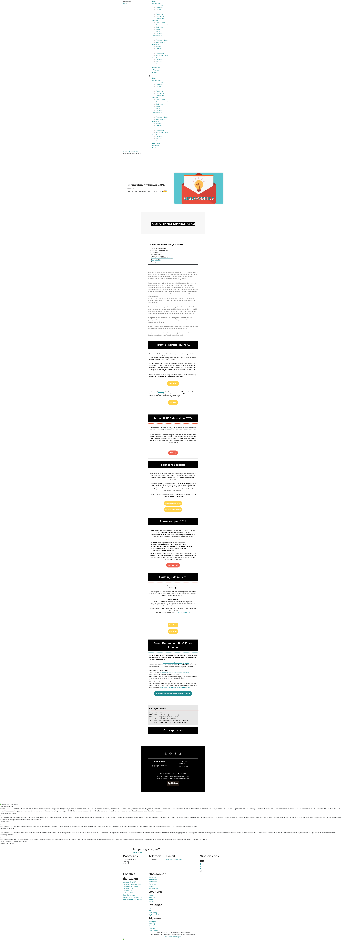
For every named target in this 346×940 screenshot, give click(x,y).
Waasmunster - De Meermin (132, 897)
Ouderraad (159, 27)
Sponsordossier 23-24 (173, 503)
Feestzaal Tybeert (162, 40)
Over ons (155, 21)
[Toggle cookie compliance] (0, 824)
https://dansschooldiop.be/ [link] (182, 612)
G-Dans (158, 10)
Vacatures (159, 64)
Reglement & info (162, 55)
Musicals (152, 886)
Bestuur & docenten (162, 25)
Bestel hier (173, 625)
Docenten (152, 897)
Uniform (159, 49)
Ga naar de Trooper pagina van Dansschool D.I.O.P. (173, 693)
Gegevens (159, 60)
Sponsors (159, 34)
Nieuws (158, 29)
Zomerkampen (157, 36)
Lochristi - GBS (128, 893)
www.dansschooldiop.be (173, 937)
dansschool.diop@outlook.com (176, 859)
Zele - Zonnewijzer (129, 895)
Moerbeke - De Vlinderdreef (132, 899)
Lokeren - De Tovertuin (131, 886)
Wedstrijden (160, 14)
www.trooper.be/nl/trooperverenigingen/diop (176, 663)
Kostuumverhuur (162, 42)
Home (154, 1)
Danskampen (160, 18)
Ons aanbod (156, 3)
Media (158, 31)
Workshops (160, 16)
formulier (161, 392)
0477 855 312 (153, 859)
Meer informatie (173, 565)
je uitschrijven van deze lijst (182, 778)
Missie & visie (160, 23)
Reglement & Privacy (155, 915)
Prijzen (158, 47)
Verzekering (160, 53)
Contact (155, 57)
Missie (151, 895)
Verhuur (155, 38)
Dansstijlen (159, 8)
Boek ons (159, 62)
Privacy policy (153, 930)
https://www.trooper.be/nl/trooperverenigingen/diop (174, 672)
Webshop (173, 453)
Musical (158, 12)
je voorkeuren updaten (168, 778)
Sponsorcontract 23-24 (173, 509)
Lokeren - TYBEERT (129, 882)
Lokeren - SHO (128, 891)
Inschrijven (152, 922)
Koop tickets (173, 383)
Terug (125, 171)
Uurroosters (160, 5)
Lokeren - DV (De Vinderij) (132, 884)
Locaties (158, 51)
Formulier (173, 402)
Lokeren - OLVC (128, 889)
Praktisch (155, 44)
